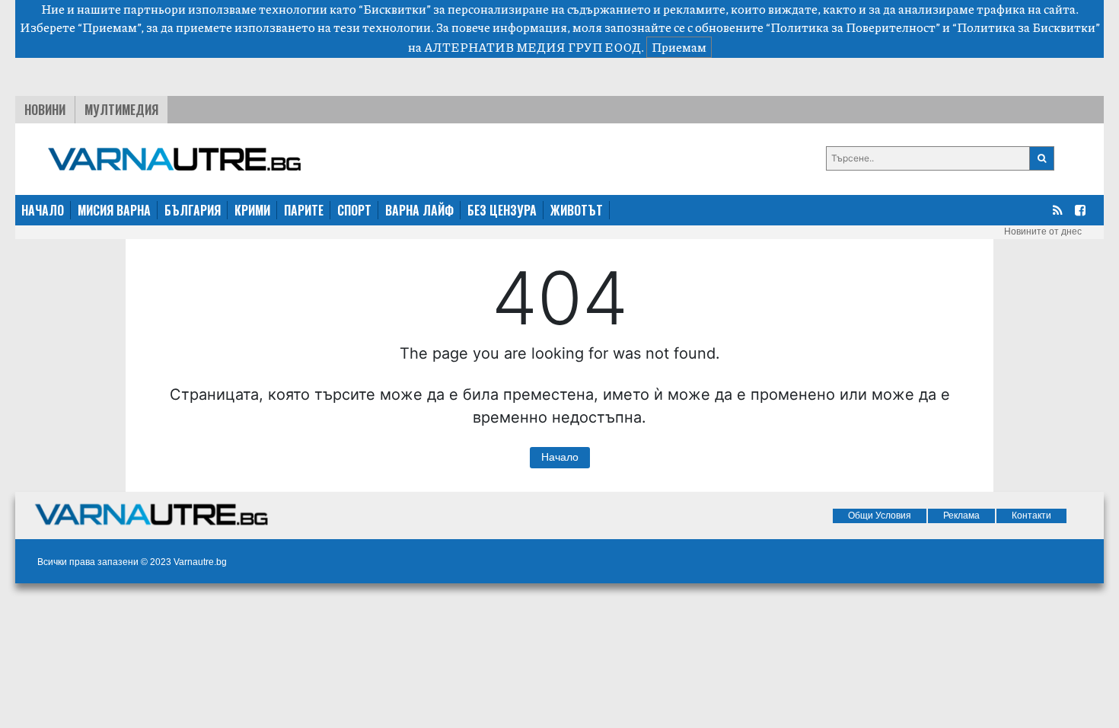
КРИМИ (252, 210)
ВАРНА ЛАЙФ (419, 210)
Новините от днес (1043, 231)
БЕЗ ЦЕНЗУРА (502, 210)
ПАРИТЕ (304, 210)
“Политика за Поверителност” (853, 27)
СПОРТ (354, 210)
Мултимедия (121, 110)
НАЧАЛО (42, 210)
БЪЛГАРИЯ (192, 210)
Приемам (679, 47)
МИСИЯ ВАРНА (114, 210)
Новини (44, 110)
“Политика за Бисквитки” (1026, 27)
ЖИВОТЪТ (576, 210)
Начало (560, 457)
